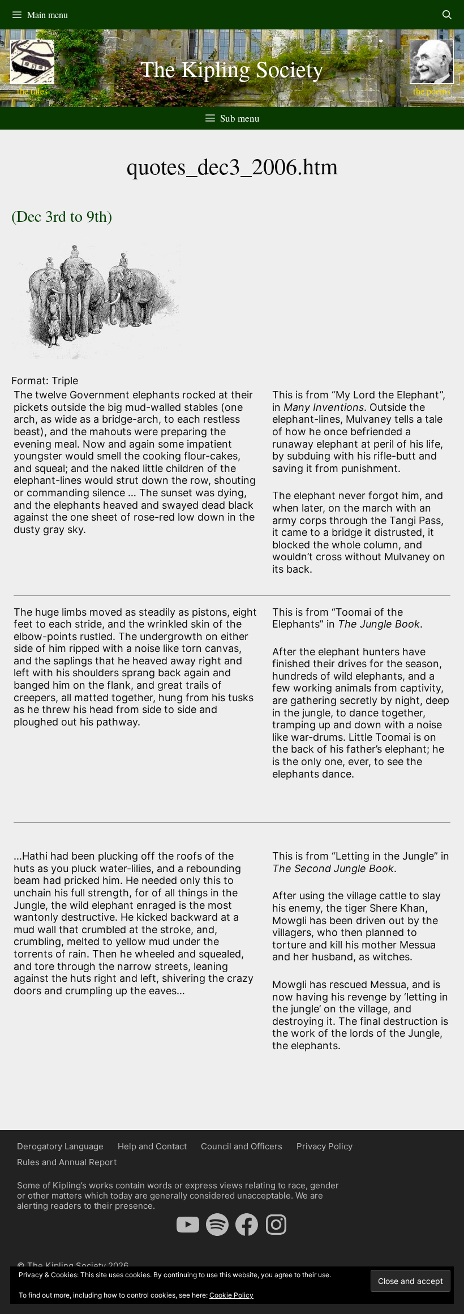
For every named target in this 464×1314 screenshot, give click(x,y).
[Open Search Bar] (447, 14)
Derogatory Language (60, 1146)
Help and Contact (152, 1146)
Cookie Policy (231, 1295)
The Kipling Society (232, 68)
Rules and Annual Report (67, 1162)
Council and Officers (241, 1146)
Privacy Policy (325, 1146)
